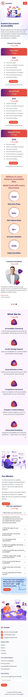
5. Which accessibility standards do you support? (12, 545)
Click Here (7, 590)
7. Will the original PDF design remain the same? (11, 556)
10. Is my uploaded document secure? (12, 573)
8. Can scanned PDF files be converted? (11, 562)
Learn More (6, 504)
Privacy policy (5, 663)
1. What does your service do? (11, 513)
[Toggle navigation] (25, 3)
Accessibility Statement (9, 666)
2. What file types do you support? (10, 529)
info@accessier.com (11, 637)
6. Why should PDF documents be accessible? (13, 551)
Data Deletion (5, 669)
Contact (3, 653)
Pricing (3, 650)
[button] (12, 304)
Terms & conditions (7, 661)
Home (3, 645)
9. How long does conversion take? (11, 567)
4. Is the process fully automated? (9, 540)
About (3, 648)
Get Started (13, 81)
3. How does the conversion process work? (11, 534)
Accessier (19, 692)
